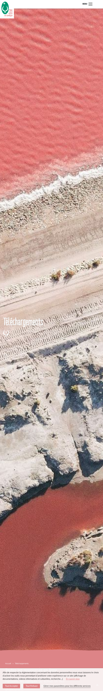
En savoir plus (73, 679)
